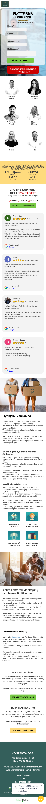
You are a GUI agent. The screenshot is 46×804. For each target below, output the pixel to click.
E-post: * (10, 34)
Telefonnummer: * (14, 41)
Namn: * (10, 26)
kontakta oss (17, 637)
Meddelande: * (13, 49)
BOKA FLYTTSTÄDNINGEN (23, 205)
